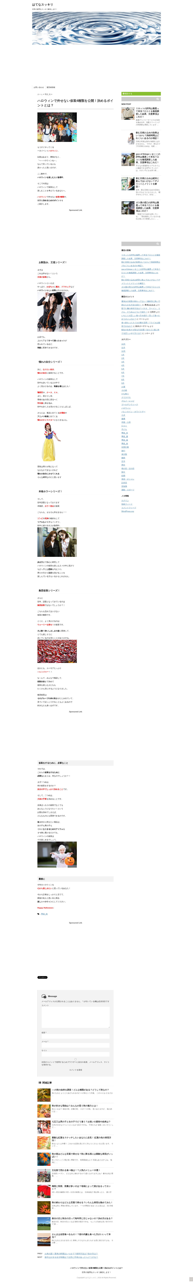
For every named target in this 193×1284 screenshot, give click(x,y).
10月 (123, 344)
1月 (122, 355)
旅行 (123, 451)
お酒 (123, 387)
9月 (122, 383)
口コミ (124, 426)
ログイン (125, 501)
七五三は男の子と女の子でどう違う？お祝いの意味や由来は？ (81, 1122)
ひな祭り (125, 394)
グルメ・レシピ (127, 401)
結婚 (123, 476)
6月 (122, 372)
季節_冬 (124, 433)
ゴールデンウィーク (129, 404)
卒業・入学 (126, 422)
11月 (123, 348)
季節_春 (124, 440)
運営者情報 (51, 87)
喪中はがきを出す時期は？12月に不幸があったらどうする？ (71, 1257)
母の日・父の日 (127, 468)
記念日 (124, 483)
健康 (123, 419)
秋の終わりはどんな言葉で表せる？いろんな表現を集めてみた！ (82, 1202)
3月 (122, 362)
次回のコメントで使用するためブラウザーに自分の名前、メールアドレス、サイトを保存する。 (75, 1063)
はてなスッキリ (42, 4)
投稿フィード (126, 504)
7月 (122, 376)
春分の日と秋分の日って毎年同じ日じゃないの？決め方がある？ (82, 1218)
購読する (128, 94)
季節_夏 (124, 436)
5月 (122, 369)
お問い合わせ (39, 87)
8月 (122, 380)
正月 (123, 461)
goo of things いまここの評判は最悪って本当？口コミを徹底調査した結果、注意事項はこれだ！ (140, 272)
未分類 (124, 454)
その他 (124, 390)
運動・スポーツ (127, 490)
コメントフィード (128, 508)
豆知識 (124, 486)
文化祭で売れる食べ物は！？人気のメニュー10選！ (76, 1170)
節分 (123, 472)
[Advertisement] (96, 64)
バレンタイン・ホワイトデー (133, 412)
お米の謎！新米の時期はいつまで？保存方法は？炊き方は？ (71, 1254)
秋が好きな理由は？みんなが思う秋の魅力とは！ (75, 1106)
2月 (122, 358)
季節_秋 (44, 914)
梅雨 (123, 458)
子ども (124, 429)
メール (44, 1041)
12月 (123, 351)
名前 (43, 1033)
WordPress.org (127, 511)
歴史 (123, 465)
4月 (122, 365)
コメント (45, 1005)
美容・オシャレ (127, 479)
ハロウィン (126, 408)
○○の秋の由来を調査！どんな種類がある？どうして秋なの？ (80, 1090)
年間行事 (125, 447)
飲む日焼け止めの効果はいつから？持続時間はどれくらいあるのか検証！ (147, 135)
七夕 (123, 415)
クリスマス (126, 397)
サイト (44, 1050)
